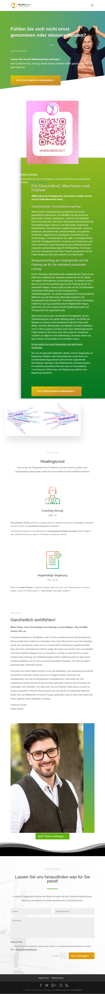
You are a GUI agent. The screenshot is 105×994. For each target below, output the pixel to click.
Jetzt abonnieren (38, 182)
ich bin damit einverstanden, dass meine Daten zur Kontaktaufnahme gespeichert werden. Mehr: (51, 948)
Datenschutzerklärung (26, 949)
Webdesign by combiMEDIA (69, 990)
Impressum (43, 978)
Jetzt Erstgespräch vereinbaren (34, 80)
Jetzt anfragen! (80, 955)
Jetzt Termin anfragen (50, 836)
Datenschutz (57, 978)
